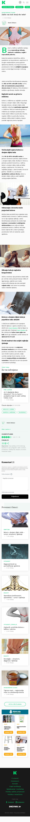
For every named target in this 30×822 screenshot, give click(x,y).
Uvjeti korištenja (15, 786)
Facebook (10, 802)
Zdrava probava (8, 7)
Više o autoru (6, 429)
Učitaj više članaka (15, 704)
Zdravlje (19, 7)
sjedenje (23, 412)
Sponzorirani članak (8, 12)
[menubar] (20, 2)
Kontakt (15, 784)
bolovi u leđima (9, 409)
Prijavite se (15, 496)
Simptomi (7, 529)
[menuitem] (20, 2)
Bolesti (6, 593)
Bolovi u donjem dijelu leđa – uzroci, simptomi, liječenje (14, 533)
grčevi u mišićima (9, 412)
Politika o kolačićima (15, 794)
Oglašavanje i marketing (15, 789)
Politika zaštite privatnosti (15, 792)
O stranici (15, 778)
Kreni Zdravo (11, 422)
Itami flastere (13, 328)
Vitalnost (7, 561)
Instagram (20, 802)
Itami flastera (21, 330)
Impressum (15, 781)
